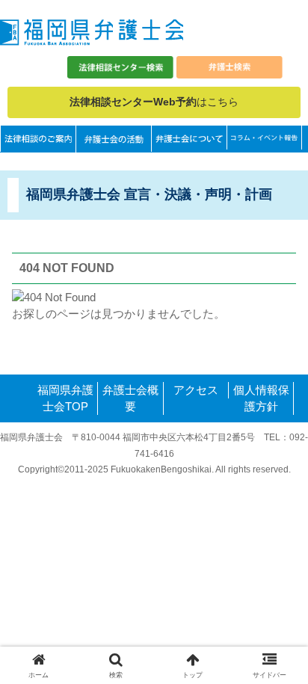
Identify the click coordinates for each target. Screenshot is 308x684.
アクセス (195, 389)
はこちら (154, 102)
